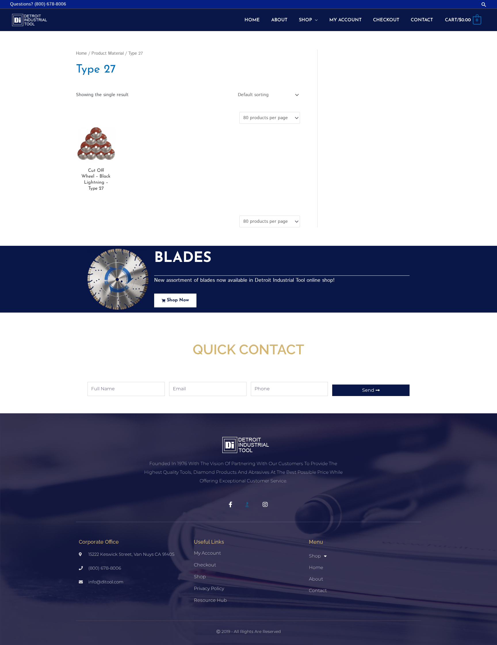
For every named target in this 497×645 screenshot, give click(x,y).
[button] (484, 4)
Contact (318, 590)
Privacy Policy (209, 588)
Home (81, 53)
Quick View (96, 159)
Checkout (205, 565)
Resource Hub (210, 600)
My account (207, 553)
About (316, 579)
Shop (200, 576)
